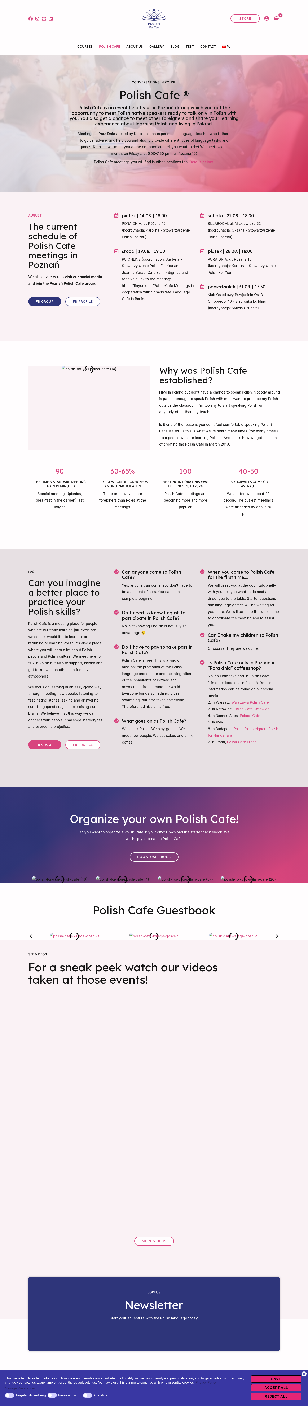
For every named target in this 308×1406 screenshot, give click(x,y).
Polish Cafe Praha (242, 742)
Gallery (156, 46)
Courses (85, 46)
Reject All (276, 1396)
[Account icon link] (266, 18)
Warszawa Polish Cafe (250, 702)
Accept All (276, 1387)
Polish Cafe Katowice (251, 709)
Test (190, 46)
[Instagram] (37, 18)
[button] (245, 18)
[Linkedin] (50, 18)
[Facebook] (30, 18)
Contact (208, 46)
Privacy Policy (206, 1382)
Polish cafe (109, 46)
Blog (175, 46)
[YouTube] (44, 18)
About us (134, 46)
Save (276, 1379)
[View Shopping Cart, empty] (276, 18)
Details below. (201, 162)
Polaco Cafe (250, 716)
